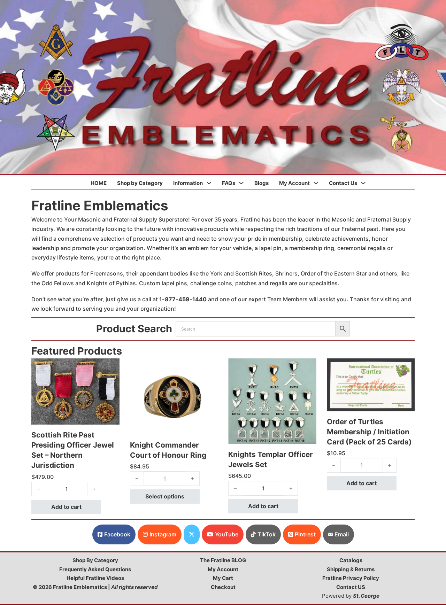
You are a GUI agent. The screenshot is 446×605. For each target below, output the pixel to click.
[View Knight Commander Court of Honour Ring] (174, 395)
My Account (294, 183)
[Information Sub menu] (209, 183)
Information (188, 183)
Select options (164, 496)
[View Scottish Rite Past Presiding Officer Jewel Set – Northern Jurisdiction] (75, 390)
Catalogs (350, 560)
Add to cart (66, 506)
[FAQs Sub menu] (241, 183)
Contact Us (343, 183)
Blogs (261, 183)
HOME (99, 183)
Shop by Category (140, 183)
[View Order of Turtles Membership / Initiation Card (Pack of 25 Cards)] (371, 384)
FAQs (228, 183)
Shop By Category (95, 560)
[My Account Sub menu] (315, 183)
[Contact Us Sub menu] (363, 183)
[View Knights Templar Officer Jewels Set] (272, 400)
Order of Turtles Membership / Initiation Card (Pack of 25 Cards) (369, 431)
